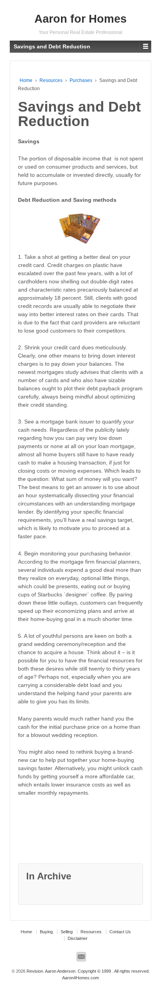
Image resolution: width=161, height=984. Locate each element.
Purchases (81, 80)
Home (26, 80)
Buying (46, 931)
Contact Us (120, 931)
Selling (67, 931)
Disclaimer (78, 938)
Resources (51, 80)
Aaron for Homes (80, 18)
